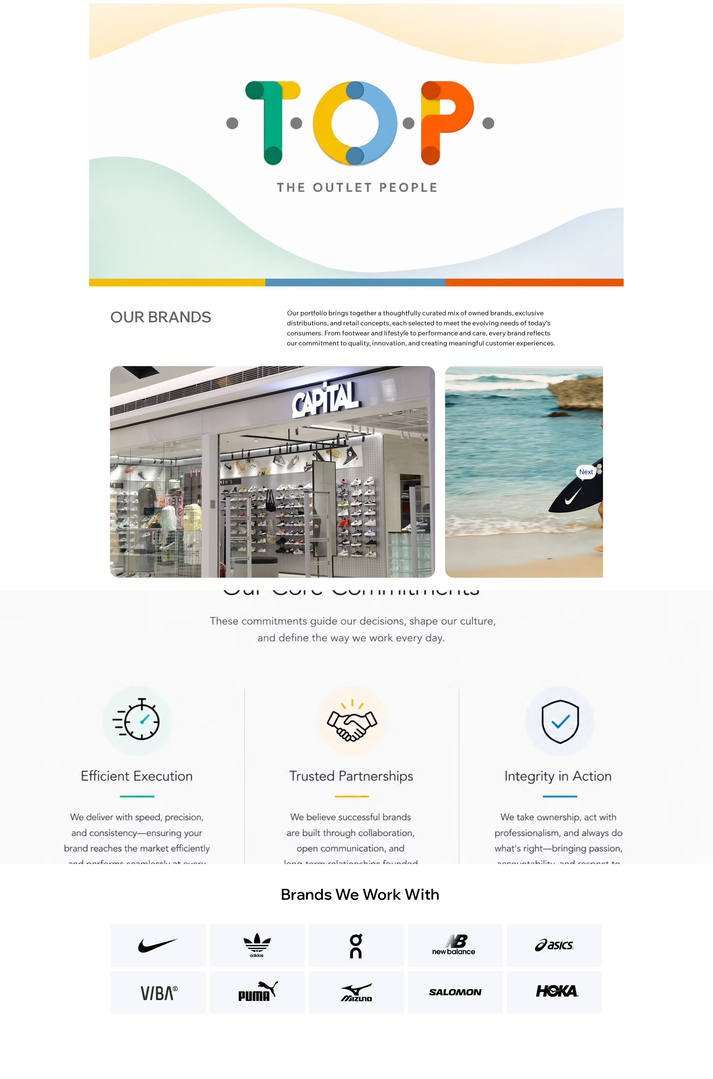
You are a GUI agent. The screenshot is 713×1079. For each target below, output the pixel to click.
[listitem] (272, 472)
